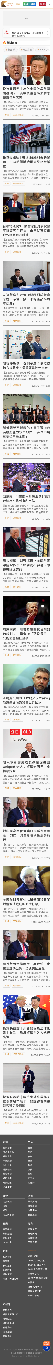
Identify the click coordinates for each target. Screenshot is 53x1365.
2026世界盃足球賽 (37, 1269)
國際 (7, 788)
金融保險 (7, 1165)
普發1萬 (10, 49)
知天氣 (31, 1178)
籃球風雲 (32, 1229)
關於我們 (7, 1310)
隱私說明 (7, 1332)
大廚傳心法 (33, 1273)
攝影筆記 (7, 1274)
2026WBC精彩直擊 (38, 1278)
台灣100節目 (34, 1256)
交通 (30, 1147)
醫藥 (30, 1161)
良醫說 (31, 1282)
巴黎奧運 (32, 1242)
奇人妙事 (7, 1242)
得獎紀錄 (7, 1318)
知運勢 (31, 1182)
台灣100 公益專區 (37, 1265)
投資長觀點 (18, 115)
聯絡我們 (7, 1327)
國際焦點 (17, 719)
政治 (7, 586)
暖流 (5, 1210)
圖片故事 (7, 1270)
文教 (30, 1169)
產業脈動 (17, 252)
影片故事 (7, 1265)
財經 (7, 115)
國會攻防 (32, 1206)
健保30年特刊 (35, 1286)
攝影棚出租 (8, 1323)
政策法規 (7, 1182)
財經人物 (7, 1156)
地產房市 (7, 1187)
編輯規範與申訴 (11, 1314)
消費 (30, 1165)
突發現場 (7, 1201)
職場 (30, 1174)
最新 (18, 4)
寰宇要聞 (17, 788)
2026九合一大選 (36, 1260)
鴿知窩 (6, 1261)
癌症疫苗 (26, 49)
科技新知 (7, 1169)
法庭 (5, 1206)
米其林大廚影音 (11, 1278)
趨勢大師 (7, 1178)
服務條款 (7, 1336)
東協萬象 (7, 1238)
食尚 (30, 1156)
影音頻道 (7, 1257)
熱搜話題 (7, 1233)
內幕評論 (32, 1210)
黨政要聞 (17, 586)
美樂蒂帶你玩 (34, 1291)
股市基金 (7, 1147)
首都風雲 (32, 1214)
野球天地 (32, 1233)
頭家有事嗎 (33, 1295)
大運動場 (32, 1238)
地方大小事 (8, 1214)
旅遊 (30, 1152)
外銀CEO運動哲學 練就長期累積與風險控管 (28, 33)
